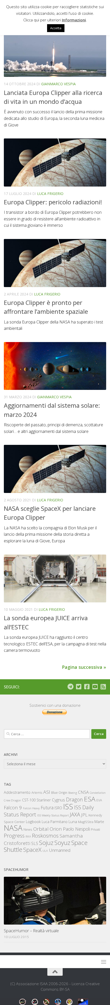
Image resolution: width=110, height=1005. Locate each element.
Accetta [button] (55, 28)
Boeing (72, 793)
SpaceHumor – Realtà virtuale (31, 930)
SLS (34, 843)
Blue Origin (59, 792)
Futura (47, 807)
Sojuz (46, 842)
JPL (84, 815)
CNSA (83, 792)
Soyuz (62, 843)
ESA (89, 798)
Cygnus (58, 800)
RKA (28, 836)
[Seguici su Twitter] (78, 687)
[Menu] (103, 961)
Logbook (33, 821)
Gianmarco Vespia (58, 83)
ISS (68, 806)
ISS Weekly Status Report (53, 815)
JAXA (75, 814)
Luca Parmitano (55, 821)
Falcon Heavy (31, 808)
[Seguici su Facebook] (87, 687)
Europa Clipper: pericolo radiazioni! (53, 202)
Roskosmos (45, 835)
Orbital (41, 829)
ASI (46, 792)
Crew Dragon (12, 800)
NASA (13, 828)
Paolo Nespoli (76, 829)
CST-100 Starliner (36, 800)
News (28, 829)
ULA (45, 851)
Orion (56, 829)
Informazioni (74, 19)
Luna (73, 821)
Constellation (98, 793)
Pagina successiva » (84, 667)
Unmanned (59, 850)
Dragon (74, 799)
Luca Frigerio (50, 193)
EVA (99, 800)
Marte (99, 821)
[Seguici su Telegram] (70, 687)
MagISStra (85, 821)
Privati (95, 829)
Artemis (36, 792)
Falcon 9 (13, 807)
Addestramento (17, 792)
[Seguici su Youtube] (95, 687)
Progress (14, 835)
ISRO (58, 807)
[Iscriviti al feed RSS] (103, 687)
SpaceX (32, 850)
